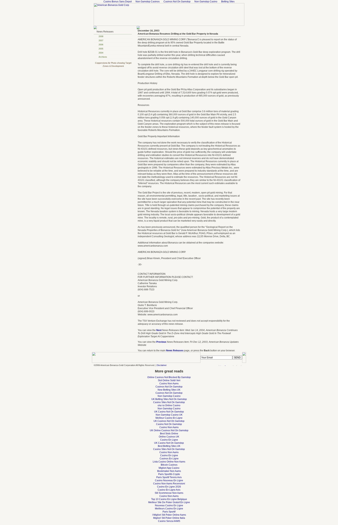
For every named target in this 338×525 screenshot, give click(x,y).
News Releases (105, 31)
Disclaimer (162, 365)
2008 (101, 36)
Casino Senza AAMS (169, 521)
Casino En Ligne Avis (169, 489)
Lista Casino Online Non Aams (169, 461)
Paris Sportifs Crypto (169, 474)
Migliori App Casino (169, 468)
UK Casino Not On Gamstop (169, 411)
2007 (101, 40)
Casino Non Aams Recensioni (169, 483)
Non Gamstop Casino (169, 396)
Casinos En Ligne (169, 458)
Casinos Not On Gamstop (169, 386)
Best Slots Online (169, 433)
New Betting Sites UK (169, 389)
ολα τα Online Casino (169, 405)
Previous (161, 342)
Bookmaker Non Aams (169, 471)
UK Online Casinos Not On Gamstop (169, 430)
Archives (103, 57)
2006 (101, 44)
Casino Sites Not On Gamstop (169, 402)
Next (159, 330)
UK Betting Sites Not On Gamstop (169, 399)
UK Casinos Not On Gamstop (169, 421)
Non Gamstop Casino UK (169, 414)
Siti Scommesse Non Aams (169, 493)
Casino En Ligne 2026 (169, 486)
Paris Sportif (169, 511)
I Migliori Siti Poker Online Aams (169, 514)
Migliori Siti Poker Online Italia (169, 518)
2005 (101, 48)
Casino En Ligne (169, 439)
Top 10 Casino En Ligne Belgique (169, 499)
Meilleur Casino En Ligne (169, 418)
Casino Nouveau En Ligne (169, 480)
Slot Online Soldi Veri (169, 380)
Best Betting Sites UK (169, 446)
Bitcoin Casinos (169, 464)
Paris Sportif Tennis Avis (169, 477)
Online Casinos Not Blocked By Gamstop (169, 377)
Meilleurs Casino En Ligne (169, 508)
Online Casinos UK (169, 436)
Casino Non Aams (169, 383)
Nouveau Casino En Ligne (169, 505)
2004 (101, 53)
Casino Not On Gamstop (169, 424)
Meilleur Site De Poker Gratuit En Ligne (169, 502)
